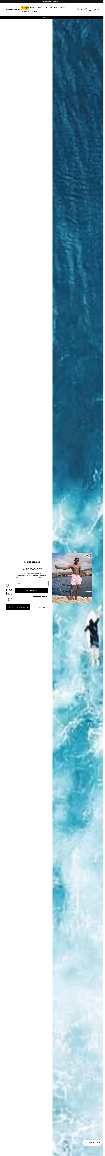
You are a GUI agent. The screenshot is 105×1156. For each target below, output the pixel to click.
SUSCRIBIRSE (32, 590)
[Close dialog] (89, 555)
